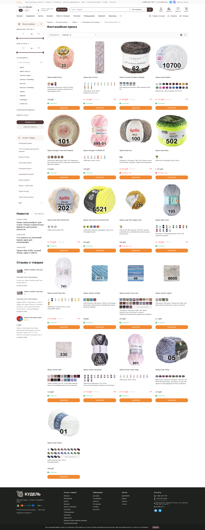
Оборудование (89, 16)
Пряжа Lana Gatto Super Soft (34, 317)
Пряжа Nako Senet (162, 220)
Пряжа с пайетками (26, 186)
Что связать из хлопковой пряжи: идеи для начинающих (29, 239)
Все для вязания (61, 22)
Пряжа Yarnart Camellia (91, 293)
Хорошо (155, 527)
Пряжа (74, 22)
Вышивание (30, 16)
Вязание (20, 16)
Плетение (76, 16)
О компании (97, 498)
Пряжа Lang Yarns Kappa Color (130, 220)
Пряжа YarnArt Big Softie (56, 293)
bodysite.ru (28, 513)
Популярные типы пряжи (90, 22)
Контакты (112, 2)
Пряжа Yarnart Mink (54, 370)
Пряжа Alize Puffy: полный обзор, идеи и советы (29, 251)
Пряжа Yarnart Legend (163, 293)
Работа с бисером (63, 16)
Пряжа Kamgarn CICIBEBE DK (94, 150)
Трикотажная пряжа (26, 197)
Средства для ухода (70, 523)
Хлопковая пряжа (25, 163)
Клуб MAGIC (126, 496)
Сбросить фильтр (30, 127)
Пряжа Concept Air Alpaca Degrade (131, 77)
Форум (124, 498)
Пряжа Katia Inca (125, 150)
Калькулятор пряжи (93, 2)
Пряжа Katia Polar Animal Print (58, 220)
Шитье (40, 16)
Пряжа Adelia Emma (54, 77)
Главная (50, 22)
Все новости (39, 214)
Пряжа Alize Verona (90, 77)
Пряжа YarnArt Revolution (92, 370)
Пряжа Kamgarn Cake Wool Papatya (60, 150)
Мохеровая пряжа (25, 143)
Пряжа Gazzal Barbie (162, 77)
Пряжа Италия (24, 157)
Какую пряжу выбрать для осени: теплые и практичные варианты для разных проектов (30, 226)
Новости (96, 501)
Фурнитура (112, 16)
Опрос (83, 2)
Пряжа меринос (24, 180)
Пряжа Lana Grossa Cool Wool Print (96, 220)
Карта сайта (41, 510)
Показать (28, 122)
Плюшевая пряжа (25, 168)
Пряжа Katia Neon (162, 150)
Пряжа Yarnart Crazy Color (128, 293)
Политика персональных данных (26, 510)
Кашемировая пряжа (26, 174)
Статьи (124, 504)
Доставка (96, 496)
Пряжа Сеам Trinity (162, 370)
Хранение (101, 16)
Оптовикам (57, 2)
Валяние (50, 16)
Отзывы (105, 2)
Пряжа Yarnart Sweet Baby (129, 370)
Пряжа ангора (24, 191)
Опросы (124, 501)
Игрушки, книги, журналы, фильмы (75, 520)
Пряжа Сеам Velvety (54, 443)
